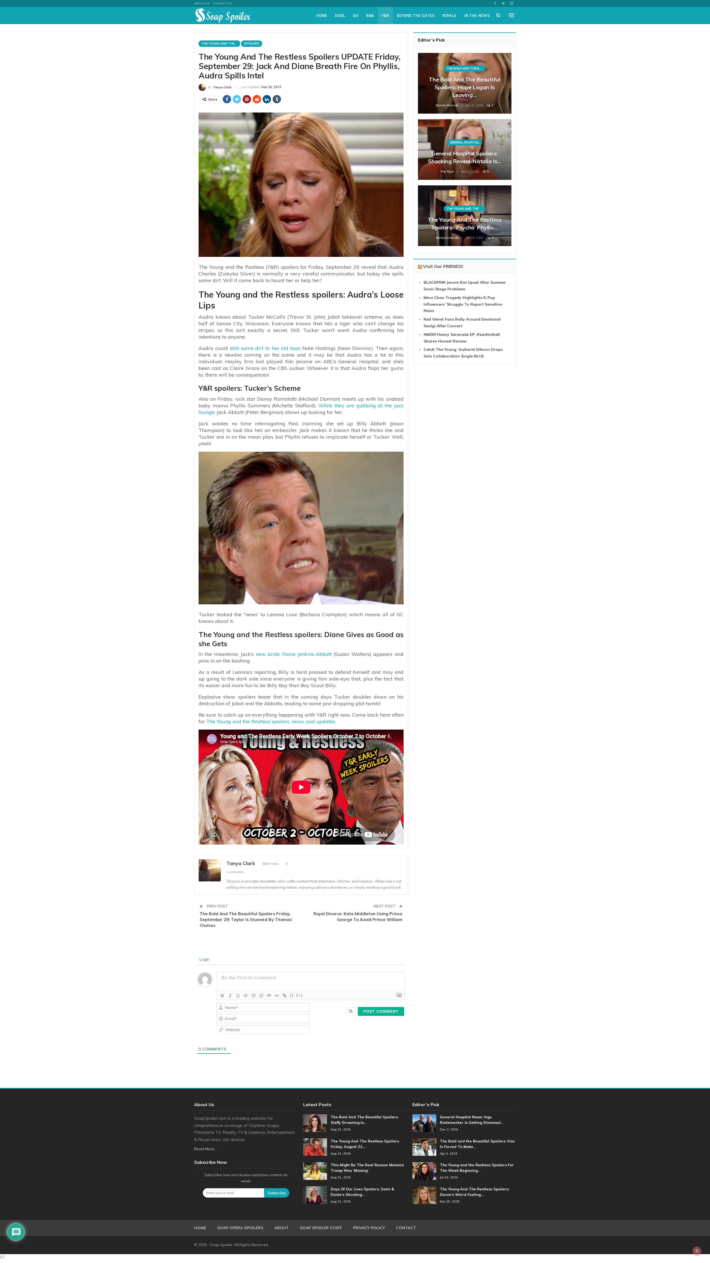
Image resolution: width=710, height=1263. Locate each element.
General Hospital (464, 142)
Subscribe (277, 1193)
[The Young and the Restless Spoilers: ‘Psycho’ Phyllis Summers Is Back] (464, 215)
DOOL (340, 15)
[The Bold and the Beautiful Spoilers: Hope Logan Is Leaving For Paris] (464, 83)
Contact (406, 1227)
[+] (299, 995)
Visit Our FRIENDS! (443, 266)
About (281, 1227)
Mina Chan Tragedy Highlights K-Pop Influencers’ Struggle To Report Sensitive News (463, 304)
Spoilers (251, 43)
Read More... (205, 1148)
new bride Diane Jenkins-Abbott (294, 654)
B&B (370, 15)
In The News (477, 15)
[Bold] (222, 995)
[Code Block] (277, 995)
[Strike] (246, 995)
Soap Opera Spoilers (240, 1227)
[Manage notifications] (697, 1250)
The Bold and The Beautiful (466, 68)
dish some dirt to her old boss (265, 348)
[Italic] (230, 995)
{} (292, 995)
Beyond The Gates (416, 15)
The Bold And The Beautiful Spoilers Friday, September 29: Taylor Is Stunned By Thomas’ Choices (246, 919)
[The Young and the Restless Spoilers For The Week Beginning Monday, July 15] (424, 1171)
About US (201, 3)
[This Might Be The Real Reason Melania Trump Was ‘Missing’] (315, 1171)
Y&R (385, 15)
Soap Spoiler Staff (321, 1227)
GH (355, 15)
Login (203, 959)
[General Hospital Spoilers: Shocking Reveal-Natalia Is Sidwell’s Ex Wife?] (464, 149)
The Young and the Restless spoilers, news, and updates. (271, 721)
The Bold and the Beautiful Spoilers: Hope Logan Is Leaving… (464, 87)
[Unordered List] (261, 995)
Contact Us (222, 3)
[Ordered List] (253, 995)
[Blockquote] (269, 995)
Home (321, 15)
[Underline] (238, 995)
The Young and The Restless (220, 43)
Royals (449, 15)
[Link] (284, 995)
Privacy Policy (369, 1227)
